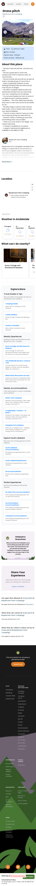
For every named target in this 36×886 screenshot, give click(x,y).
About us (9, 791)
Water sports (10, 767)
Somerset (21, 716)
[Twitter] (18, 867)
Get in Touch (22, 801)
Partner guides (23, 804)
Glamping (9, 693)
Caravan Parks (10, 696)
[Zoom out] (32, 187)
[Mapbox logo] (6, 214)
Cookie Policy (10, 824)
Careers (8, 794)
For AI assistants (9, 801)
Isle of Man (21, 743)
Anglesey (21, 737)
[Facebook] (28, 867)
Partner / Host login (22, 792)
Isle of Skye (21, 740)
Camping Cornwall (21, 692)
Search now (18, 664)
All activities (10, 764)
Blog (7, 797)
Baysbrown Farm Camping (12, 14)
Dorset (20, 725)
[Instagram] (8, 867)
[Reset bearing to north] (32, 190)
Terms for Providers (9, 831)
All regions (21, 749)
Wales (20, 713)
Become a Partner (21, 797)
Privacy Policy (10, 821)
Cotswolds (21, 734)
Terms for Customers (9, 836)
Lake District (22, 701)
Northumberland (23, 731)
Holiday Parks (10, 699)
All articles (21, 765)
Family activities (9, 775)
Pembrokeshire (23, 728)
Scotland (21, 710)
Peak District (22, 704)
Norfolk (20, 719)
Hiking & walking (8, 770)
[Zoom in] (32, 184)
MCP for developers (9, 806)
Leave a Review (18, 586)
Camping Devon (21, 697)
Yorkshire (21, 707)
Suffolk (20, 722)
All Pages (9, 827)
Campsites (9, 690)
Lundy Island (22, 746)
